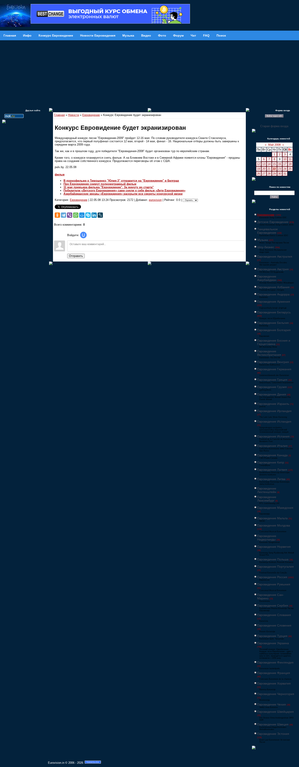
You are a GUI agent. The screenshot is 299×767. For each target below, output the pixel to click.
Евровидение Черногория (275, 694)
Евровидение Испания (273, 436)
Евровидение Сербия (272, 605)
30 (279, 173)
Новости (73, 115)
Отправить (76, 256)
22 (274, 168)
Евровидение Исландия (274, 421)
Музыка (262, 240)
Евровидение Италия (272, 446)
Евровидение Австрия (273, 269)
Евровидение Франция (273, 673)
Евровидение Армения (273, 301)
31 (284, 173)
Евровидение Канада (272, 455)
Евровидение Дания (271, 394)
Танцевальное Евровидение (267, 230)
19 (258, 168)
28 (269, 173)
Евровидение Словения (274, 625)
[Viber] (69, 215)
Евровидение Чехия (271, 704)
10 (284, 159)
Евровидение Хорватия (274, 683)
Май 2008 (274, 144)
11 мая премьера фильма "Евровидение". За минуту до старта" (108, 187)
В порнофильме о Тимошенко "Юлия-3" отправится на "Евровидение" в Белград (121, 180)
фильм (60, 174)
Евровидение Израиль (273, 403)
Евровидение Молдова (273, 525)
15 (274, 164)
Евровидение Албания (273, 287)
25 (290, 168)
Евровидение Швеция (272, 724)
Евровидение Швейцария (275, 711)
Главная (59, 115)
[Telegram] (63, 215)
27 (263, 173)
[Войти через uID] (83, 235)
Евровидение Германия (274, 369)
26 (258, 173)
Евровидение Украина (273, 643)
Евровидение (91, 115)
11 (290, 159)
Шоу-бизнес (265, 247)
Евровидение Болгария (274, 330)
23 (279, 168)
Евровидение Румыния (273, 584)
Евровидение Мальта (272, 518)
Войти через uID (274, 116)
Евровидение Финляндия (275, 662)
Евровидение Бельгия (273, 323)
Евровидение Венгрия (273, 362)
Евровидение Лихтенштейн (266, 490)
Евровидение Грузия (272, 387)
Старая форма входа (274, 126)
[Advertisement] (149, 73)
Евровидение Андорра (273, 294)
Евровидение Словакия (274, 615)
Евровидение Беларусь (274, 312)
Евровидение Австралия (274, 256)
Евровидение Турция (272, 636)
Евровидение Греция (272, 379)
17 (284, 164)
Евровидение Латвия (272, 469)
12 (258, 164)
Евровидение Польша (272, 559)
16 (279, 164)
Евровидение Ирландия (274, 411)
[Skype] (88, 215)
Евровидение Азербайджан (266, 278)
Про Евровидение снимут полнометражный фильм (99, 184)
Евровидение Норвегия (274, 546)
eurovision (155, 200)
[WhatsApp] (75, 215)
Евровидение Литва (271, 479)
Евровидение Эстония (273, 733)
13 (263, 164)
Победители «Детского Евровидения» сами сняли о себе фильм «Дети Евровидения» (124, 190)
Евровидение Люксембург (266, 498)
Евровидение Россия (272, 577)
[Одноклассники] (57, 215)
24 (284, 168)
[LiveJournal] (100, 215)
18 (290, 164)
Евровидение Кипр (270, 462)
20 (263, 168)
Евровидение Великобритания (269, 352)
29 (274, 173)
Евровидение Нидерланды (266, 537)
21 (269, 168)
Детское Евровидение (272, 222)
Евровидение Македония (275, 507)
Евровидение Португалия (275, 566)
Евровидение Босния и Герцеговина (273, 342)
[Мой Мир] (81, 215)
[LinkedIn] (94, 215)
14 (269, 164)
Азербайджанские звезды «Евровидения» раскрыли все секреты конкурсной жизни (123, 193)
